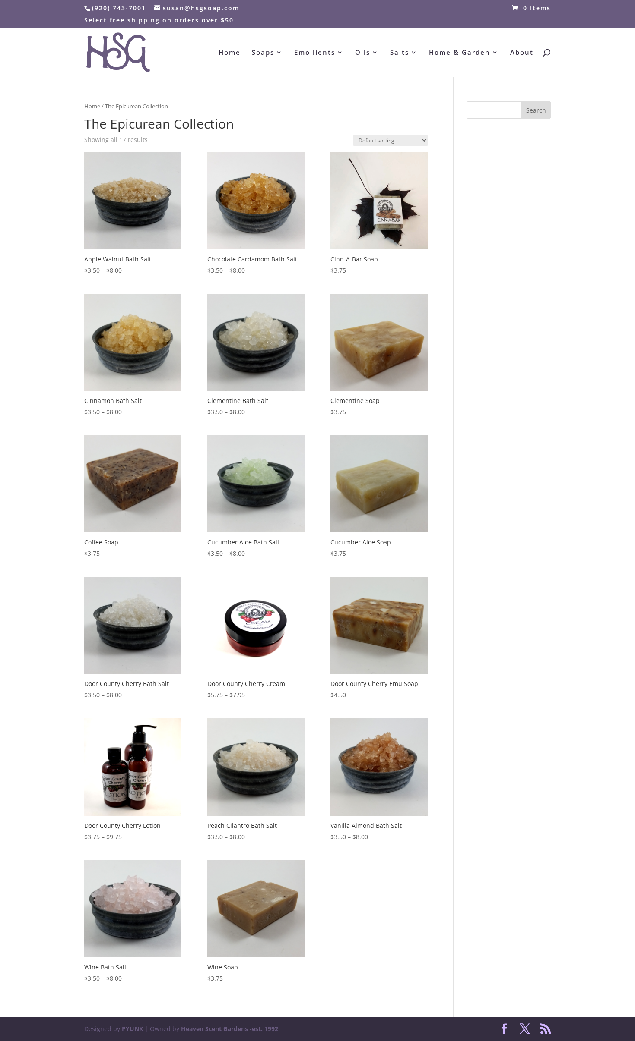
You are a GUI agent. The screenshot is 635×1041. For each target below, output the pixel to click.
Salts (399, 53)
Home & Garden (459, 53)
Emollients (314, 53)
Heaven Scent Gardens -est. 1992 (229, 1029)
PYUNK (132, 1029)
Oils (362, 53)
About (521, 53)
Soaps (263, 53)
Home (230, 53)
